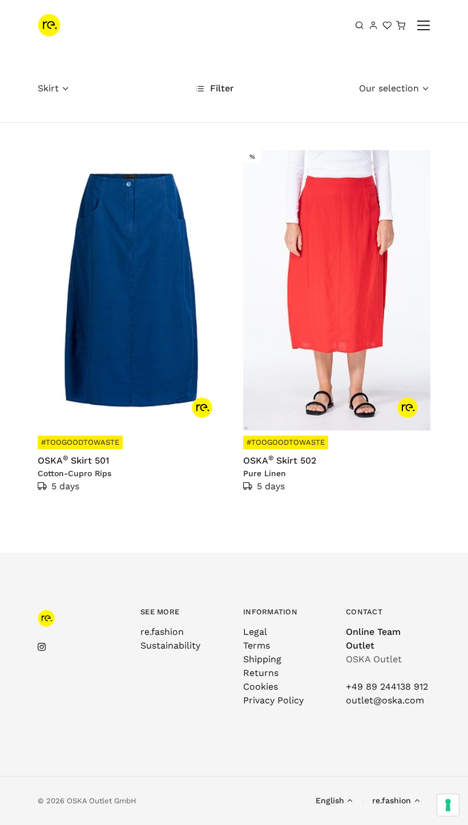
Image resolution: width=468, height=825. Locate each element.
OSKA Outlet (374, 659)
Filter (220, 88)
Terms (256, 645)
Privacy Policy (273, 700)
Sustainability (170, 645)
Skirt (48, 88)
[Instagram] (42, 647)
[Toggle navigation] (424, 25)
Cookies (260, 686)
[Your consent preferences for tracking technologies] (448, 805)
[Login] (373, 25)
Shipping (262, 659)
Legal (255, 631)
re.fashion (162, 631)
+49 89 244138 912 (387, 686)
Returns (261, 672)
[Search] (359, 25)
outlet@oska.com (385, 700)
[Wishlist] (387, 25)
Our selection (389, 88)
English (330, 800)
